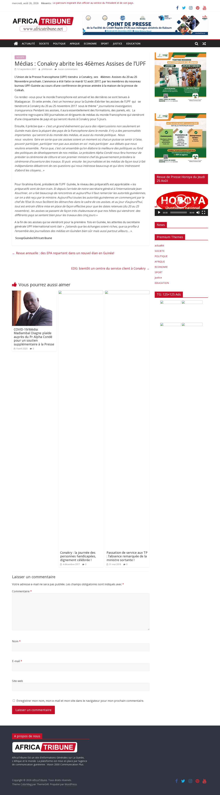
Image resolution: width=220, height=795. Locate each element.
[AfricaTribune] (16, 43)
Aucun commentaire (67, 69)
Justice (117, 43)
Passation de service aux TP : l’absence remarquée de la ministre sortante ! (127, 556)
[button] (181, 201)
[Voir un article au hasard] (204, 43)
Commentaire (22, 591)
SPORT (105, 43)
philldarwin (47, 69)
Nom (16, 641)
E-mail (17, 661)
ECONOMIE (90, 43)
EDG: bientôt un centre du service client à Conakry (110, 268)
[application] (181, 201)
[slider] (178, 212)
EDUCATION (133, 43)
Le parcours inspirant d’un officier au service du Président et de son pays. (93, 3)
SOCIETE (44, 43)
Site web (17, 681)
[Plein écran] (203, 212)
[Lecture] (159, 212)
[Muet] (198, 212)
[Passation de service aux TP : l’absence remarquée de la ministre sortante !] (127, 293)
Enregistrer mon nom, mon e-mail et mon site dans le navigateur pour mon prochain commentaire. (80, 701)
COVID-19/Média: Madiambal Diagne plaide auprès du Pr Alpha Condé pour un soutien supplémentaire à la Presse (34, 336)
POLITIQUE (59, 43)
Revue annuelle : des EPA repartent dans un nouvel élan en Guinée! (63, 253)
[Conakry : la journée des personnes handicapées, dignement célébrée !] (80, 293)
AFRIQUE (75, 43)
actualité (28, 43)
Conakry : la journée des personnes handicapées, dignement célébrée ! (78, 556)
